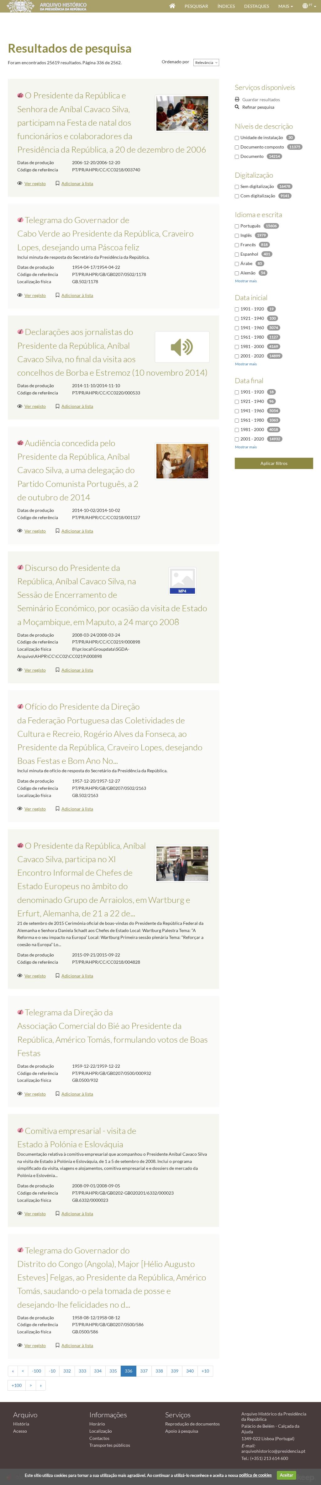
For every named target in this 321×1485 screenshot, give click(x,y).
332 (67, 1370)
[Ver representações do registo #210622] (182, 346)
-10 (52, 1370)
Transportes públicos (109, 1445)
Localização (100, 1431)
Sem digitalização (257, 186)
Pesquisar (196, 6)
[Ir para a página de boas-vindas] (172, 6)
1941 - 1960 (252, 327)
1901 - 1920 (252, 308)
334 (98, 1370)
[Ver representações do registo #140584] (182, 113)
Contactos (99, 1438)
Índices (226, 6)
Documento (252, 156)
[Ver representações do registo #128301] (182, 460)
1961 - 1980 (252, 337)
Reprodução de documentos (192, 1423)
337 (144, 1370)
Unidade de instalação (261, 137)
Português (250, 225)
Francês (248, 244)
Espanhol (249, 254)
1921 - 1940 (252, 318)
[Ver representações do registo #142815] (182, 863)
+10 (205, 1370)
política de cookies (255, 1474)
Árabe (246, 263)
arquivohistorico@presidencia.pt (273, 1451)
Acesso (20, 1431)
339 (174, 1370)
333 (82, 1370)
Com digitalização (257, 195)
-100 (36, 1370)
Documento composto (262, 146)
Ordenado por (175, 61)
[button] (286, 6)
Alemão (247, 272)
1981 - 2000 (252, 346)
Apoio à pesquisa (181, 1431)
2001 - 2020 (252, 355)
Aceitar (286, 1474)
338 (159, 1370)
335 (113, 1370)
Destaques (256, 6)
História (21, 1423)
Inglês (246, 235)
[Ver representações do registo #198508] (182, 580)
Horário (97, 1423)
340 (190, 1370)
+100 (17, 1385)
